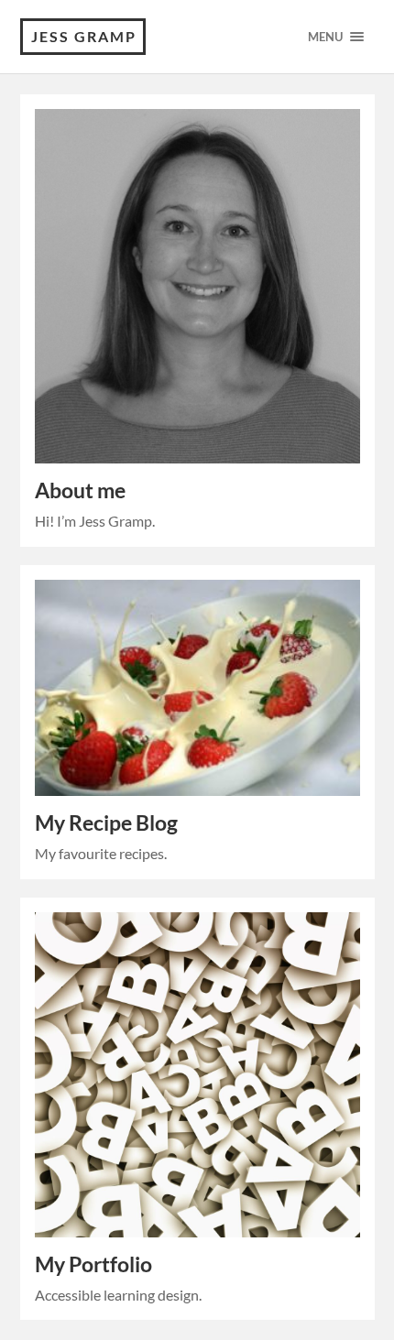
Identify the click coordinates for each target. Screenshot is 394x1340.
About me (80, 490)
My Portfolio (93, 1264)
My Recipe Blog (106, 823)
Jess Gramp (84, 36)
